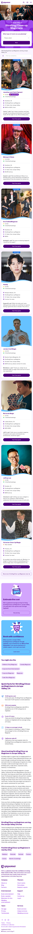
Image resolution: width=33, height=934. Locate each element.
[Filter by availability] (18, 55)
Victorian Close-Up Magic (12, 542)
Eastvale (20, 854)
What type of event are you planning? (14, 34)
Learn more (16, 651)
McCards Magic (8, 413)
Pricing (3, 911)
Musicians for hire (6, 898)
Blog (2, 885)
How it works (21, 883)
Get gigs (3, 909)
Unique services (22, 911)
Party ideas (20, 885)
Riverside (12, 854)
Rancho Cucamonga (14, 858)
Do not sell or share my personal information (13, 926)
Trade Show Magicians (8, 677)
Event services (21, 909)
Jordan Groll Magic (9, 349)
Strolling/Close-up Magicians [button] (16, 26)
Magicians (20, 673)
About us (4, 883)
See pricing (16, 612)
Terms (3, 922)
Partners (4, 887)
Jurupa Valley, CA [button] (17, 22)
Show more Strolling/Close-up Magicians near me (16, 574)
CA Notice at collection (7, 924)
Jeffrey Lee (7, 478)
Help (18, 894)
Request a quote (22, 887)
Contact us (20, 896)
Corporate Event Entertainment (10, 668)
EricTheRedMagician (10, 221)
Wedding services (22, 913)
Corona (4, 858)
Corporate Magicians (8, 673)
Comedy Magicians (25, 664)
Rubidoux (4, 854)
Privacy (9, 922)
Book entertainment (7, 894)
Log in (19, 898)
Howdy (5, 284)
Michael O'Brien (8, 157)
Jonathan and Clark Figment (12, 92)
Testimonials (5, 913)
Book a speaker (6, 896)
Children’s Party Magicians (9, 664)
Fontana (28, 854)
